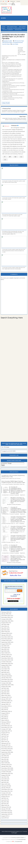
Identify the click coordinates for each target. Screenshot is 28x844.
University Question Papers (17, 837)
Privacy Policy (4, 3)
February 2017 (5, 743)
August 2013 (4, 816)
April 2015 (3, 782)
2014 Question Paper (19, 40)
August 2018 (4, 713)
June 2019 (4, 708)
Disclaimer (12, 1)
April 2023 (3, 651)
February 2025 (5, 612)
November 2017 (5, 727)
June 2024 (4, 626)
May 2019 (3, 709)
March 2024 (4, 631)
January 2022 (4, 677)
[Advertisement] (9, 50)
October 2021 (4, 683)
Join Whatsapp (5, 447)
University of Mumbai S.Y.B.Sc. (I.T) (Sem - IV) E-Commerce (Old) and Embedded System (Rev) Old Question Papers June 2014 (18, 538)
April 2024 (4, 630)
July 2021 (3, 688)
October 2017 (5, 729)
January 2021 (4, 699)
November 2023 (5, 638)
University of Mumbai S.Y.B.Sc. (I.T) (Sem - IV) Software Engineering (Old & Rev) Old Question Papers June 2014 (18, 528)
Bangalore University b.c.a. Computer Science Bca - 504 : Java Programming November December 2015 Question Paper (18, 558)
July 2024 (3, 624)
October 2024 (5, 619)
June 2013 (4, 818)
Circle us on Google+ (13, 598)
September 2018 (5, 711)
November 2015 (5, 770)
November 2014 (5, 791)
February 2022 (5, 676)
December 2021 (5, 679)
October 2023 (5, 640)
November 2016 (5, 748)
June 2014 (4, 800)
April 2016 (3, 761)
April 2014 (3, 803)
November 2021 (5, 681)
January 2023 (4, 656)
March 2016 (4, 763)
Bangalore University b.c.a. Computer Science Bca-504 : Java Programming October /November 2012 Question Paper (18, 500)
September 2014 (5, 794)
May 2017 (3, 738)
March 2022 (4, 674)
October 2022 (5, 661)
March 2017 (4, 741)
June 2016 (4, 757)
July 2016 (3, 755)
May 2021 (3, 692)
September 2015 (5, 773)
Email (21, 586)
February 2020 (5, 702)
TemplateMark (18, 841)
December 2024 (5, 615)
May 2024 (4, 628)
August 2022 (4, 665)
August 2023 (4, 644)
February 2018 (5, 722)
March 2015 (4, 784)
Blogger (15, 832)
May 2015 (3, 780)
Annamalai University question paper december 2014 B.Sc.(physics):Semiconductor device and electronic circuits (13, 251)
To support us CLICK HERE (8, 451)
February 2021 (5, 697)
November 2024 (5, 617)
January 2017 (4, 745)
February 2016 (5, 764)
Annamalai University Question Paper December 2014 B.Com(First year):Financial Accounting (14, 119)
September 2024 (5, 621)
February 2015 (5, 786)
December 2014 (5, 789)
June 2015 (4, 779)
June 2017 (4, 736)
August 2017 (4, 732)
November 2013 (5, 812)
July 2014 (3, 798)
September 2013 (5, 814)
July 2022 (3, 667)
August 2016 (4, 754)
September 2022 (5, 663)
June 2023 (4, 647)
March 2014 (4, 805)
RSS (6, 587)
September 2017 (5, 731)
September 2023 (5, 642)
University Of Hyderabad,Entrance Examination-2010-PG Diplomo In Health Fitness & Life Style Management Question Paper (18, 548)
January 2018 (4, 724)
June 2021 (4, 690)
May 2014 (3, 802)
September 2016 (5, 752)
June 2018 (4, 715)
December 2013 (5, 810)
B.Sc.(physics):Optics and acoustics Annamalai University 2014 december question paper (12, 215)
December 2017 (5, 725)
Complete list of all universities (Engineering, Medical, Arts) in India (13, 476)
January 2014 (4, 809)
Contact (18, 1)
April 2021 (3, 693)
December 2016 (5, 747)
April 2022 (3, 672)
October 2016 (4, 750)
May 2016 (3, 759)
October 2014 (5, 793)
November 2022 (5, 660)
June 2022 (4, 669)
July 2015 (3, 777)
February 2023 (5, 654)
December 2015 (5, 768)
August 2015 (4, 775)
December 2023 (5, 637)
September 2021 (5, 684)
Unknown (14, 125)
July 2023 (3, 645)
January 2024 (4, 635)
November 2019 (5, 706)
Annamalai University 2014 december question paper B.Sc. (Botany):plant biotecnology (13, 181)
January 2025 (4, 614)
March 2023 (4, 653)
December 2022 (5, 658)
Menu (4, 18)
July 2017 (3, 734)
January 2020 (4, 704)
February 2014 (5, 807)
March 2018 (4, 720)
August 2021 (4, 686)
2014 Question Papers (7, 42)
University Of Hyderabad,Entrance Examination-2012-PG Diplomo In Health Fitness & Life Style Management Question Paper (18, 490)
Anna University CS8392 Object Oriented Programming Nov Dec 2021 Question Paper (13, 482)
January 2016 (4, 766)
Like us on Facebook (15, 595)
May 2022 (3, 670)
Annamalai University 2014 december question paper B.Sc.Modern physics (13, 198)
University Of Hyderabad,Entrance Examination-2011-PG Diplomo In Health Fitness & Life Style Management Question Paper (18, 510)
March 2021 (4, 695)
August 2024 (4, 622)
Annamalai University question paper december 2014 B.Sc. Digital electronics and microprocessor (13, 268)
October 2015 (4, 771)
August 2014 (4, 796)
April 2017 (3, 739)
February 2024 (5, 633)
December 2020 (5, 700)
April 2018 (3, 718)
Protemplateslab (21, 839)
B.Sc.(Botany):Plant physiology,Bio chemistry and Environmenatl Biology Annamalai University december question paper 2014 (13, 232)
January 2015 (4, 787)
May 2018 (3, 716)
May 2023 (3, 649)
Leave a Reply (15, 44)
